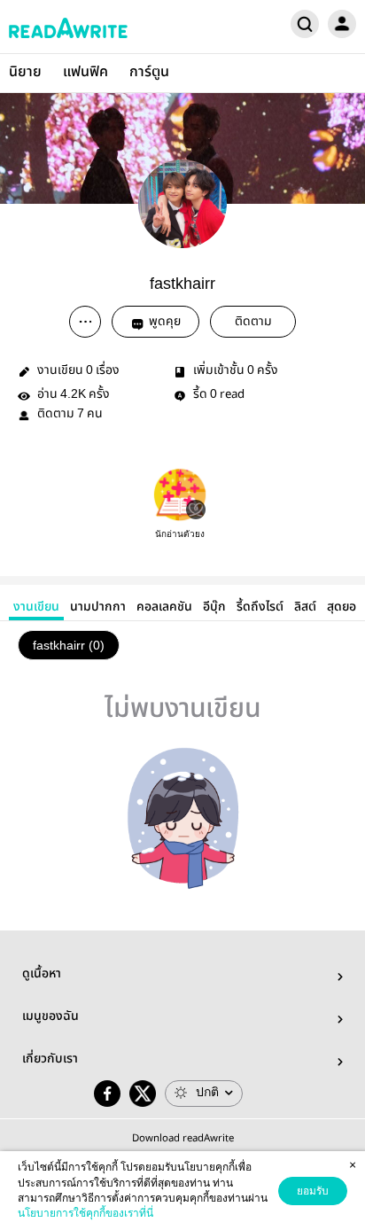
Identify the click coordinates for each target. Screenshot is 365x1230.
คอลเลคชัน (164, 607)
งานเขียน (36, 607)
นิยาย (25, 72)
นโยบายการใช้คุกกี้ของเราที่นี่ (85, 1213)
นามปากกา (98, 607)
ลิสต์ (305, 607)
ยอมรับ (313, 1191)
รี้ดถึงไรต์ (260, 607)
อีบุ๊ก (214, 607)
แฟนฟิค (85, 72)
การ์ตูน (149, 72)
